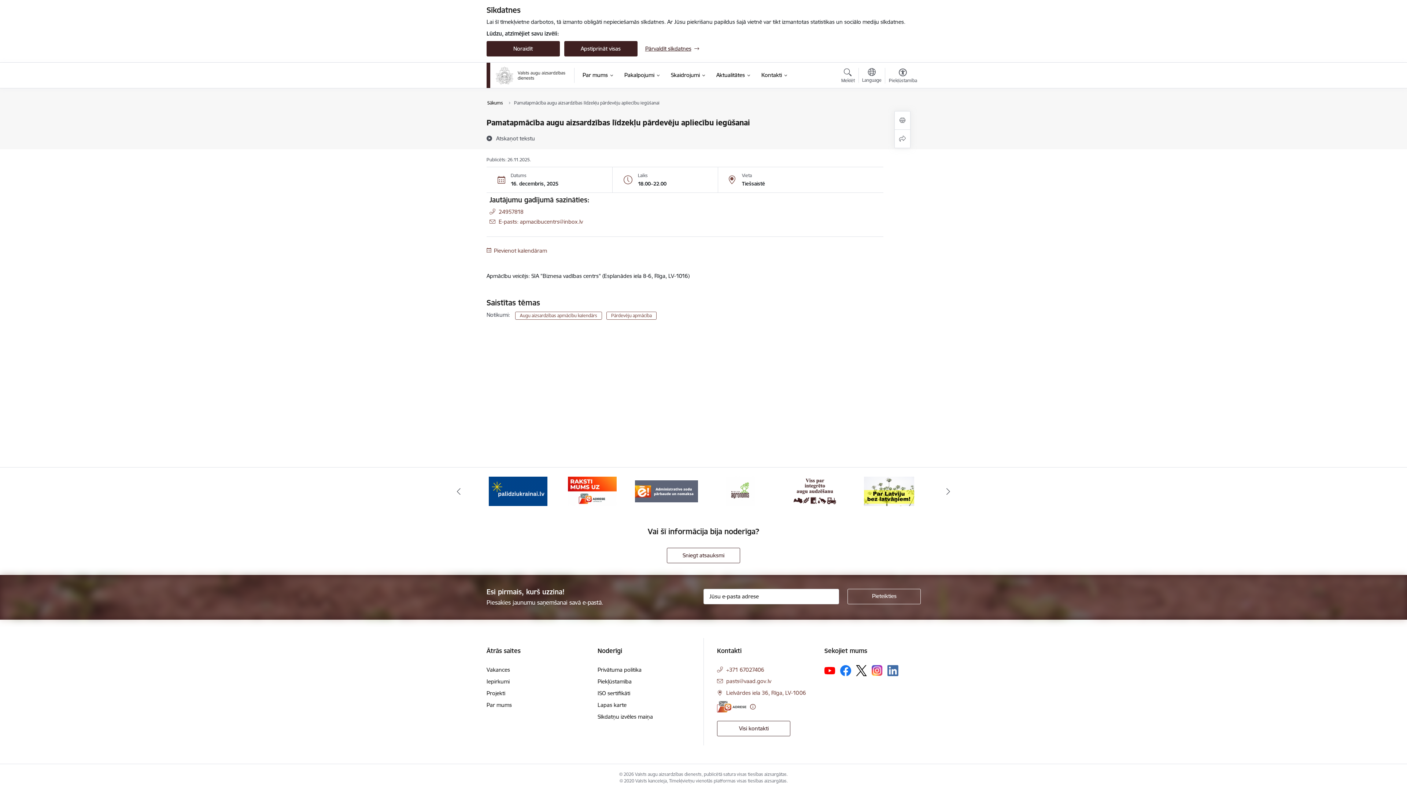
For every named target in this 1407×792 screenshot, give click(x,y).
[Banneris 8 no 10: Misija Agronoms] (740, 490)
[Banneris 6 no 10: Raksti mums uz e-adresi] (592, 490)
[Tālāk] (948, 491)
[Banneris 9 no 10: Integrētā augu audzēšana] (815, 490)
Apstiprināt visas (601, 48)
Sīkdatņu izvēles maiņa (625, 716)
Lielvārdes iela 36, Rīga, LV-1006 (766, 692)
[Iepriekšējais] (458, 491)
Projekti (496, 693)
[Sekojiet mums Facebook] (845, 670)
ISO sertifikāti (614, 693)
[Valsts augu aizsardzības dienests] (530, 75)
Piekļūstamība (615, 681)
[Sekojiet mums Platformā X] (861, 670)
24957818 (511, 211)
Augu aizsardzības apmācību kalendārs (558, 315)
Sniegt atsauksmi (703, 555)
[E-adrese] (731, 707)
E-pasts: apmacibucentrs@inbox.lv (541, 221)
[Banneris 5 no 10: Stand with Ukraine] (518, 490)
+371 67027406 (745, 669)
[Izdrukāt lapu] (902, 120)
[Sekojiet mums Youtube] (829, 670)
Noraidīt (523, 48)
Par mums (499, 704)
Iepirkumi (498, 681)
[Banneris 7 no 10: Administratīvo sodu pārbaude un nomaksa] (666, 490)
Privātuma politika (620, 669)
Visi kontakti (754, 728)
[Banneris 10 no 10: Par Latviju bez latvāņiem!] (889, 490)
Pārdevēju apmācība (631, 315)
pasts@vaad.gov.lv (748, 681)
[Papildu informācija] (753, 707)
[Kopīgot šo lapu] (902, 139)
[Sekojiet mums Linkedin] (892, 670)
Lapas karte (612, 704)
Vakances (498, 669)
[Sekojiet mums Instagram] (877, 670)
